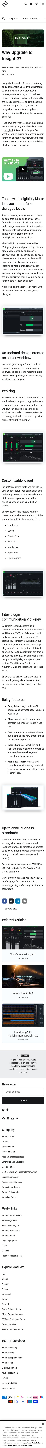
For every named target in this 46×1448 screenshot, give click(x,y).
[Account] (31, 4)
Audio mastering (30, 18)
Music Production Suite (12, 1314)
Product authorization (12, 1215)
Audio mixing (8, 1352)
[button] (3, 18)
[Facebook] (3, 1118)
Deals (4, 1245)
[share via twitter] (11, 901)
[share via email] (24, 901)
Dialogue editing (9, 1368)
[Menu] (43, 4)
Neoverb (5, 1304)
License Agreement (10, 1177)
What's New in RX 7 (23, 993)
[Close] (43, 1424)
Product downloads (11, 1230)
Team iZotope (7, 67)
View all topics (8, 1388)
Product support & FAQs (13, 1256)
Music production (10, 1373)
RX (3, 1274)
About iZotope (8, 1136)
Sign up (23, 1100)
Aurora (5, 1299)
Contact (5, 1141)
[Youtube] (12, 1118)
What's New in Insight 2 (23, 954)
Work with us (8, 1146)
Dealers (5, 1251)
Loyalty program (9, 1240)
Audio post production (12, 1358)
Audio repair (7, 1363)
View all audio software (12, 1329)
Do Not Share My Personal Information (19, 1172)
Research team (8, 1152)
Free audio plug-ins (10, 1225)
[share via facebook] (4, 901)
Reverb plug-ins (9, 1324)
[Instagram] (8, 1118)
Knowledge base (9, 1220)
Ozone (5, 1279)
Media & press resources (13, 1157)
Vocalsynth (7, 1294)
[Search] (25, 4)
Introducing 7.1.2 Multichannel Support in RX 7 (23, 1034)
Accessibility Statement (12, 1182)
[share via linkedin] (17, 901)
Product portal (8, 1235)
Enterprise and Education (13, 1162)
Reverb (5, 1378)
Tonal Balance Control (12, 1309)
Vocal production (9, 1383)
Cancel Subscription (11, 1192)
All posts (13, 18)
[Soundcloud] (17, 1118)
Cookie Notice (8, 1167)
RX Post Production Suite (13, 1319)
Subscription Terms (11, 1187)
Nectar (5, 1289)
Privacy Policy (13, 1445)
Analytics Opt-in (9, 1197)
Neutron (5, 1284)
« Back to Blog (10, 908)
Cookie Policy (27, 1445)
